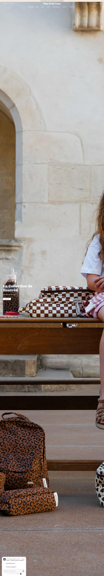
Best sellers (31, 7)
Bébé (37, 7)
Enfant (42, 7)
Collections (72, 7)
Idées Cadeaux (56, 7)
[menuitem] (32, 6)
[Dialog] (21, 574)
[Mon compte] (98, 4)
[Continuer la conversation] (23, 571)
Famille (48, 7)
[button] (7, 299)
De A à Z (64, 7)
